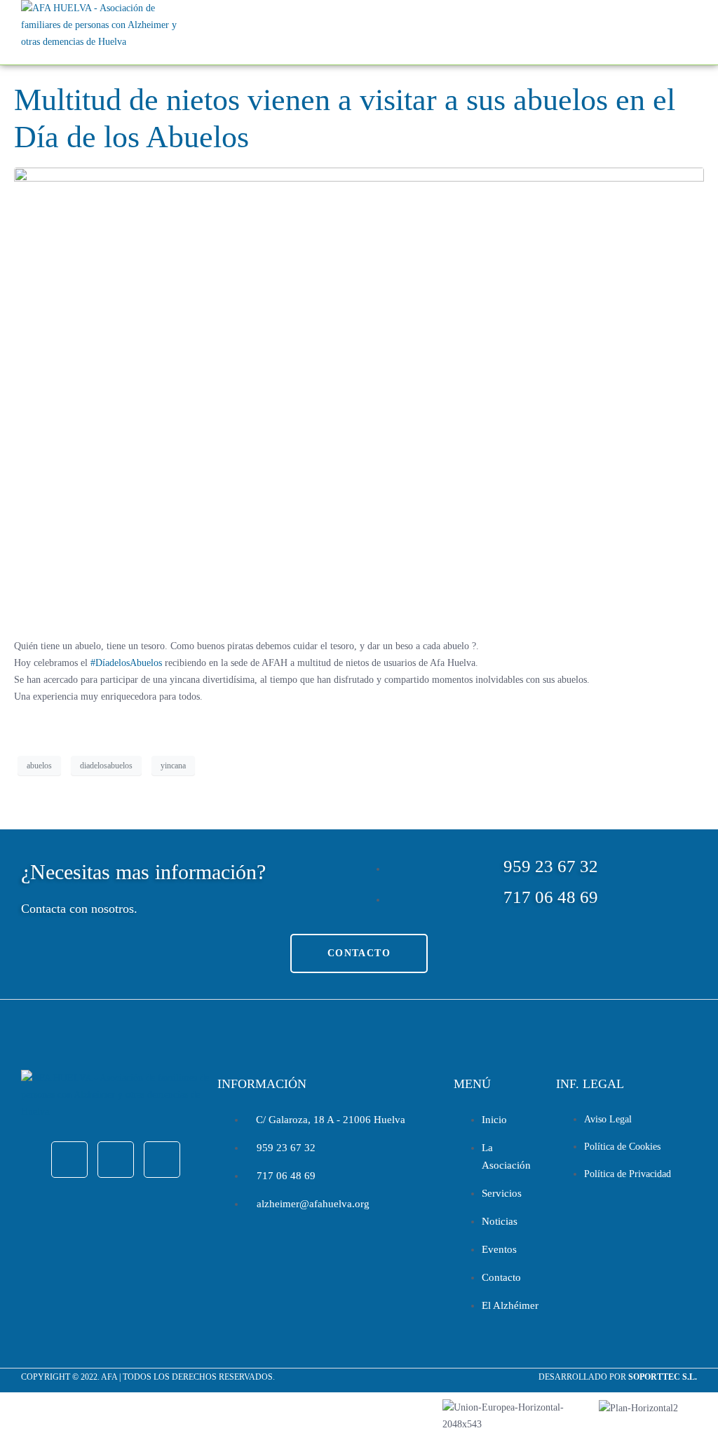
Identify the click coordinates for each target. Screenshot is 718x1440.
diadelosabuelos (106, 765)
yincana (173, 765)
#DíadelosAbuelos (126, 663)
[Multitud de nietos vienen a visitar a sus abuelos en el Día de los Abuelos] (359, 396)
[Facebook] (69, 1159)
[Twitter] (115, 1159)
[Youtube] (162, 1159)
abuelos (39, 765)
